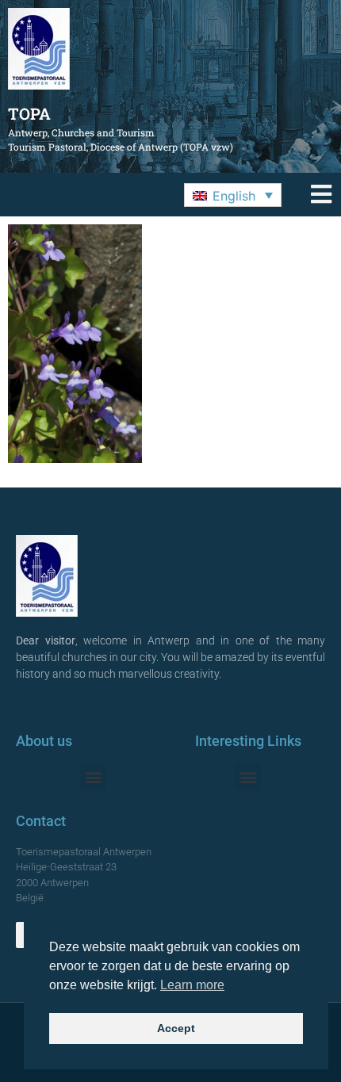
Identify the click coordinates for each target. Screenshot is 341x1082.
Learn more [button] (192, 985)
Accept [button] (176, 1028)
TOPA (29, 113)
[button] (233, 195)
